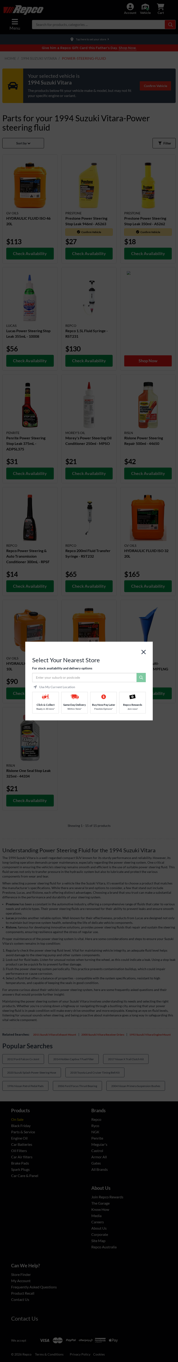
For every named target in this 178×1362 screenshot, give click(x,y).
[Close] (143, 652)
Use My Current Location (57, 687)
